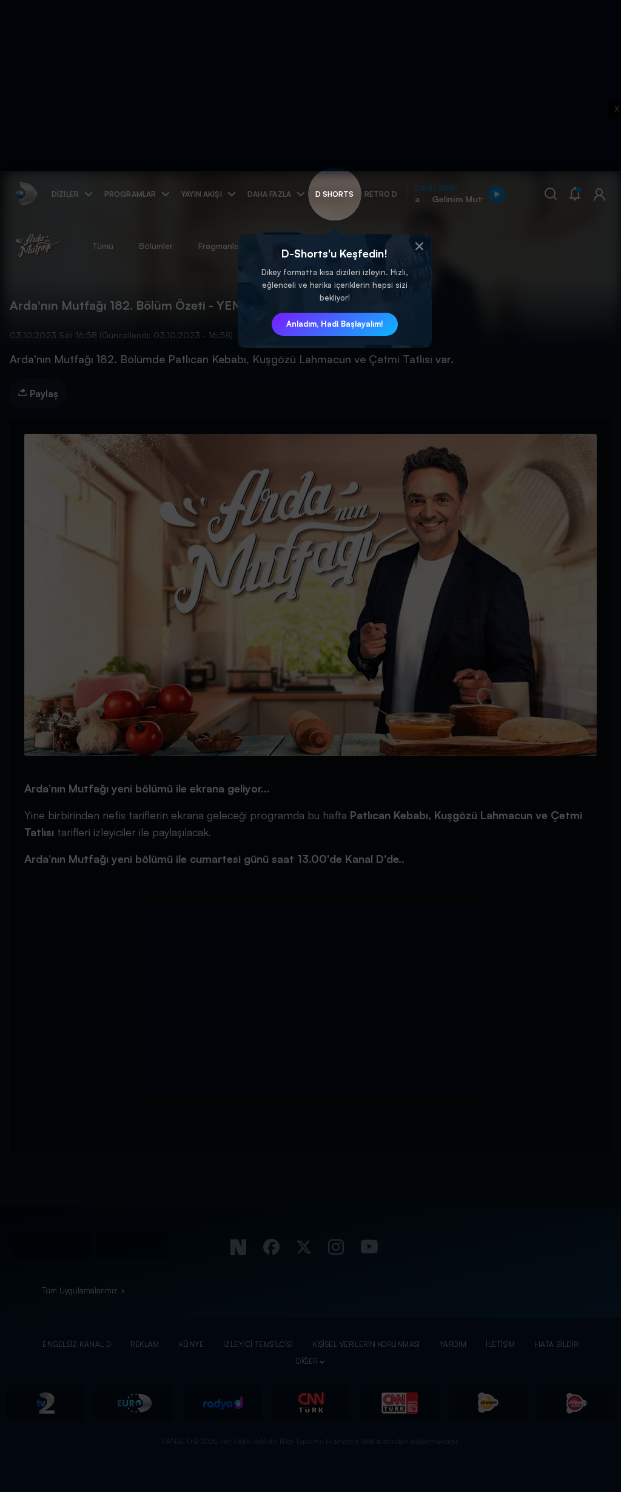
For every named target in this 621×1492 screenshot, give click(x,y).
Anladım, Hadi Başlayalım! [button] (334, 324)
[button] (419, 246)
